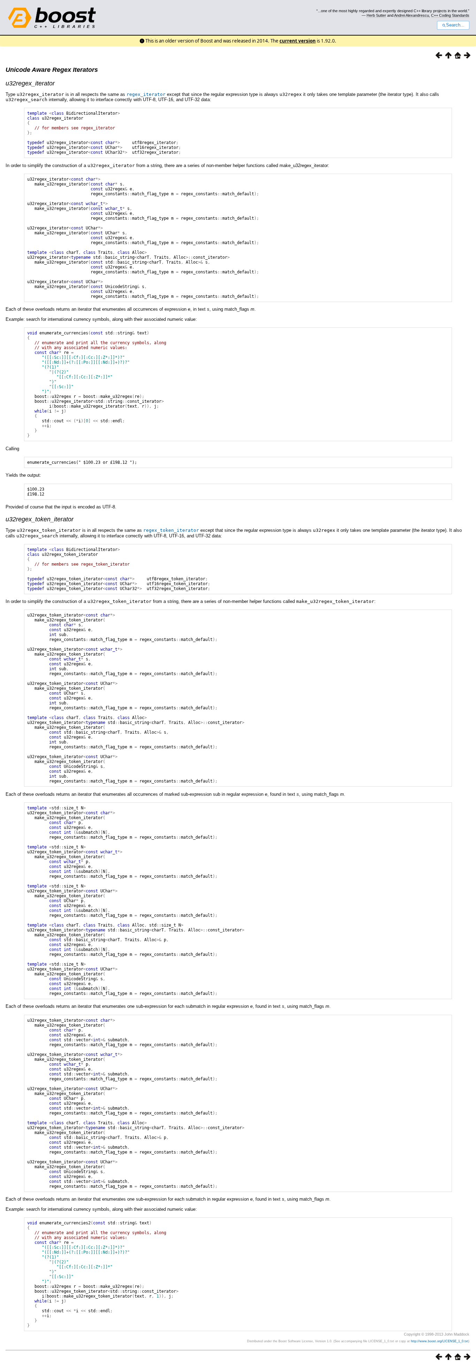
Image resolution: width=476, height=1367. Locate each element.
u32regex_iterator (30, 83)
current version (297, 41)
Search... (455, 25)
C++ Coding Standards (450, 15)
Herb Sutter (376, 15)
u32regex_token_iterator (40, 519)
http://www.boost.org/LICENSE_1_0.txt (439, 1341)
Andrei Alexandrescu (411, 15)
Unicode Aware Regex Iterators (52, 69)
